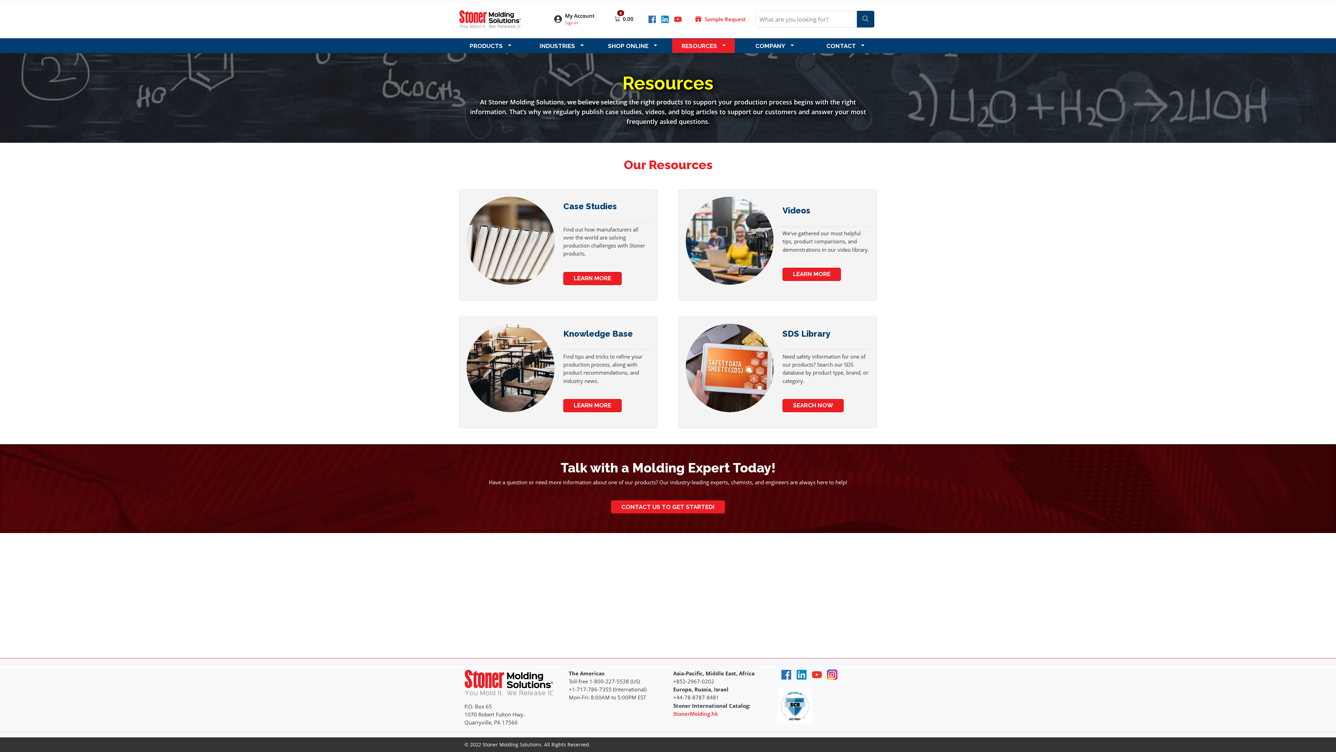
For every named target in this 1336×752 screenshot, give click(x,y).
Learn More (592, 278)
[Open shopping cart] (617, 18)
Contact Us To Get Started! (668, 506)
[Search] (865, 19)
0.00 (628, 18)
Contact (841, 45)
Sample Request (725, 19)
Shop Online (628, 45)
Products (486, 45)
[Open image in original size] (490, 18)
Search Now (813, 405)
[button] (579, 19)
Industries (557, 45)
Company (770, 45)
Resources (699, 45)
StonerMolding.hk (695, 713)
